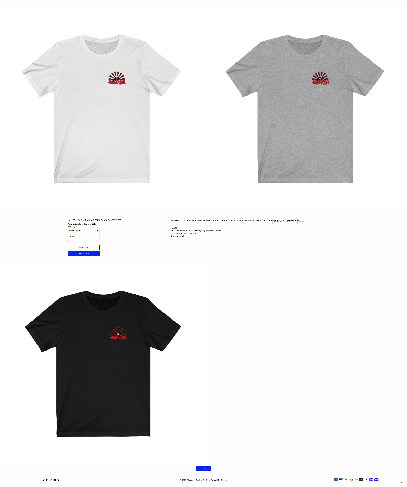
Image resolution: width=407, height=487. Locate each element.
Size (71, 236)
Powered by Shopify (219, 480)
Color (71, 230)
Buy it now (84, 253)
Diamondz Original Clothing (203, 3)
